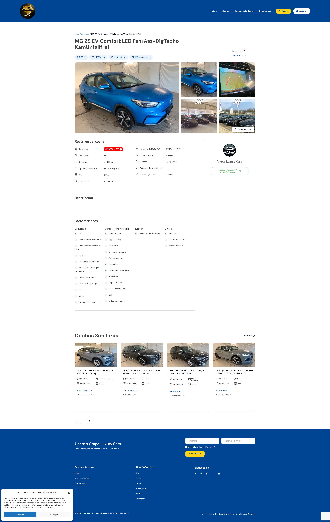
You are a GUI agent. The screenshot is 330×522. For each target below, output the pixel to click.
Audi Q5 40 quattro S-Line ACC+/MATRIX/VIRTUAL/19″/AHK (141, 372)
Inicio (214, 11)
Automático (120, 57)
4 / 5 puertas (171, 162)
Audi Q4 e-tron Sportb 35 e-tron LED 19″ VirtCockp (95, 372)
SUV (106, 155)
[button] (69, 492)
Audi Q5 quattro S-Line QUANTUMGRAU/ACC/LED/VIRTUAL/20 (234, 372)
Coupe (139, 478)
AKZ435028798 (112, 149)
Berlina (138, 493)
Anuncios (85, 34)
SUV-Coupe (141, 488)
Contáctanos (265, 11)
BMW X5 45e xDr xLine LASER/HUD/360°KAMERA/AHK (188, 372)
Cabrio (138, 483)
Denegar (54, 514)
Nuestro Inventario (83, 478)
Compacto (140, 499)
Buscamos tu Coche (244, 11)
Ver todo (248, 335)
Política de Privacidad (224, 514)
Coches (225, 11)
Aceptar (20, 514)
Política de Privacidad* (205, 447)
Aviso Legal (206, 514)
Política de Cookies (246, 514)
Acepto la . (201, 447)
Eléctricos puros (142, 57)
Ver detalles (82, 390)
